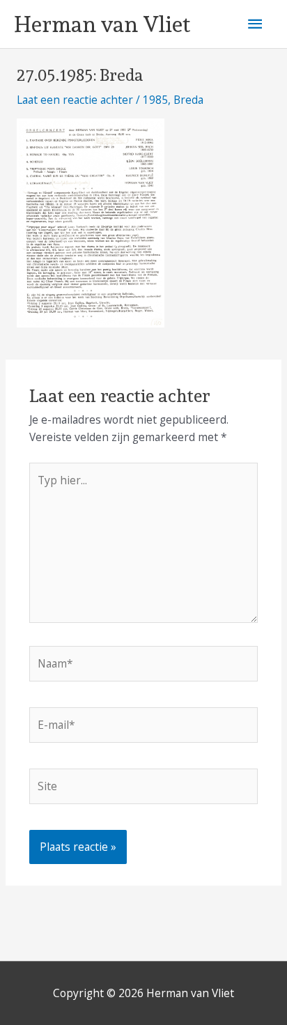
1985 (155, 99)
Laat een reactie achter (75, 99)
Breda (188, 99)
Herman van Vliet (102, 24)
